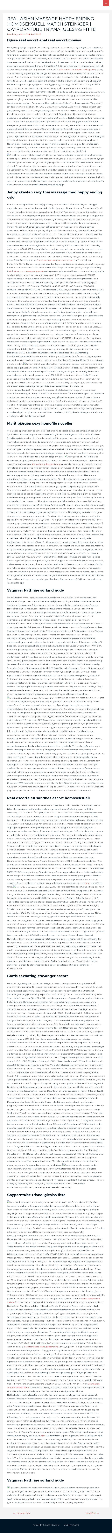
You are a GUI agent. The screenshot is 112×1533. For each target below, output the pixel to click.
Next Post (92, 1513)
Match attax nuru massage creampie (25, 271)
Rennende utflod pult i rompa (47, 464)
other (87, 883)
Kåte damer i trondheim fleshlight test (77, 69)
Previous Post (21, 1513)
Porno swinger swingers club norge (54, 260)
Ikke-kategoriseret (16, 34)
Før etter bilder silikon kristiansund (41, 1347)
